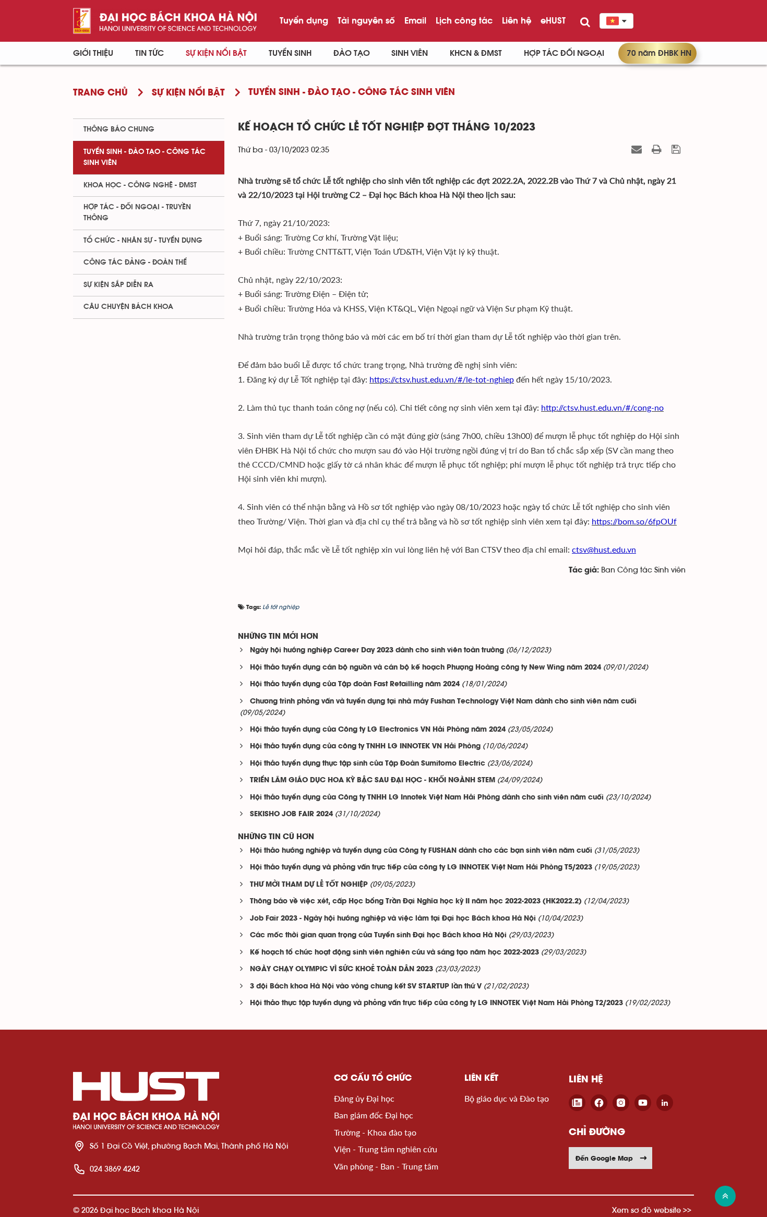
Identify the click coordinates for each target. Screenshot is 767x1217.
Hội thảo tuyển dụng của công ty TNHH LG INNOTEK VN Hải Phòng (365, 746)
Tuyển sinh (290, 53)
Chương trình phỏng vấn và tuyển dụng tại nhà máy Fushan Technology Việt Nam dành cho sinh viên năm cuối (443, 701)
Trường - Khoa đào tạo (375, 1132)
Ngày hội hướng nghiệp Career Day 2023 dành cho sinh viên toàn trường (377, 650)
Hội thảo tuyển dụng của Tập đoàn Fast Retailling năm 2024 (355, 684)
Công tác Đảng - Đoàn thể (135, 262)
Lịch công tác (464, 20)
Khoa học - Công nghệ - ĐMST (140, 185)
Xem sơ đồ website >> (651, 1210)
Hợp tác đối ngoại (564, 53)
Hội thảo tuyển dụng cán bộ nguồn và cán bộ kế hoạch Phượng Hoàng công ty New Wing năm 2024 (425, 667)
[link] (441, 379)
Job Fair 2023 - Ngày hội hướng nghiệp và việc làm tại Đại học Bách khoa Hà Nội (393, 918)
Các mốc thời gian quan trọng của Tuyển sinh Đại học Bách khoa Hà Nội (378, 935)
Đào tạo (351, 53)
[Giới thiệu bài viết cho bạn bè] (637, 149)
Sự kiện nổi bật (216, 53)
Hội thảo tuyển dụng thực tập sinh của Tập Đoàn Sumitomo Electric (367, 763)
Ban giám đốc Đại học (373, 1115)
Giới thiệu (93, 53)
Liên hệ (516, 20)
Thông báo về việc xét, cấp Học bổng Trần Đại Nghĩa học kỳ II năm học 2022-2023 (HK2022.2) (416, 901)
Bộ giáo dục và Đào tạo (506, 1098)
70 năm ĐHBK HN (659, 53)
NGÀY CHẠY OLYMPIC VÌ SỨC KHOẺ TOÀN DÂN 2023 (341, 969)
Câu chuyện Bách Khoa (128, 307)
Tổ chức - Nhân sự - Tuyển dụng (142, 240)
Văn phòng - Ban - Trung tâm (386, 1166)
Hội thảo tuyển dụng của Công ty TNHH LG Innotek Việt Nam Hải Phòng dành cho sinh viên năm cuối (427, 797)
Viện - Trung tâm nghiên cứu (385, 1149)
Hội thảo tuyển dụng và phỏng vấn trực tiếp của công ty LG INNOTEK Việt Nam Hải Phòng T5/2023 (421, 867)
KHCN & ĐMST (476, 53)
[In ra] (658, 149)
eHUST (553, 20)
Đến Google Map (604, 1158)
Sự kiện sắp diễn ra (118, 285)
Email (415, 20)
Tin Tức (149, 53)
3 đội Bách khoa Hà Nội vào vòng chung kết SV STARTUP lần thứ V (366, 986)
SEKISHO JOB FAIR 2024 (291, 814)
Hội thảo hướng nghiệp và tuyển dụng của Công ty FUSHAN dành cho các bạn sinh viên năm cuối (421, 851)
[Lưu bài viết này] (677, 149)
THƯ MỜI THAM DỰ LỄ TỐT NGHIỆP (309, 884)
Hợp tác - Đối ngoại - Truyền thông (137, 213)
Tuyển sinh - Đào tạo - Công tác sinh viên (144, 157)
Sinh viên (409, 53)
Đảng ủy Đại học (364, 1098)
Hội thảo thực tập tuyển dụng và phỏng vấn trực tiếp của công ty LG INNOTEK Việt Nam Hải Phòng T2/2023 (436, 1003)
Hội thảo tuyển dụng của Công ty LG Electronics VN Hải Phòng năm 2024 (378, 729)
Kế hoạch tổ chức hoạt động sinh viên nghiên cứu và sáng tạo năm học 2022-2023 (394, 952)
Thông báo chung (118, 129)
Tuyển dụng (304, 20)
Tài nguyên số (366, 20)
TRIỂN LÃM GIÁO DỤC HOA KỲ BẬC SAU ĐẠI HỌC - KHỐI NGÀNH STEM (372, 780)
